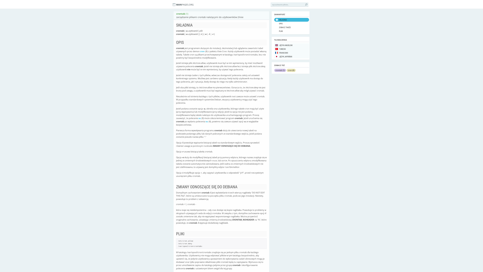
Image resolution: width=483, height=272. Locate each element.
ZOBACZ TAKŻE (285, 27)
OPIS (281, 24)
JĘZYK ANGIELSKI (286, 45)
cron (202, 51)
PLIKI (281, 31)
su (199, 118)
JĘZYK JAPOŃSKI (285, 57)
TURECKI (282, 49)
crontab (280, 70)
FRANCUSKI (283, 53)
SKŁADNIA (283, 20)
